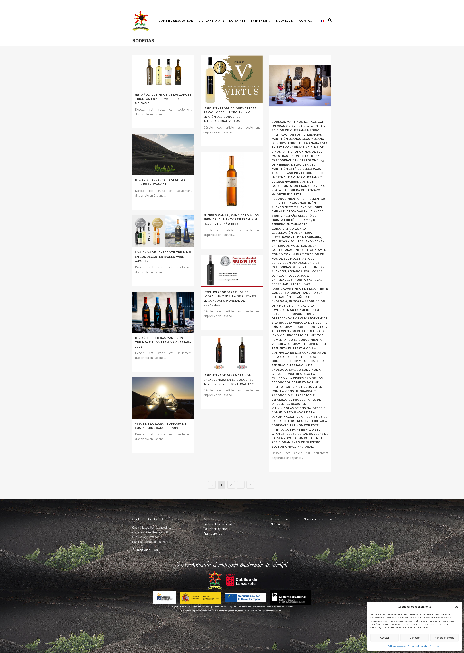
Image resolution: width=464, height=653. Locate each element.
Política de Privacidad (418, 646)
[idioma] (322, 21)
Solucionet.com (314, 519)
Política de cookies (397, 646)
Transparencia (212, 533)
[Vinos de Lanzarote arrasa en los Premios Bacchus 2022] (163, 398)
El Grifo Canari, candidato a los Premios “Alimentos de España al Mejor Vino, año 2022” (231, 220)
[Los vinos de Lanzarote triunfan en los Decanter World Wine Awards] (163, 231)
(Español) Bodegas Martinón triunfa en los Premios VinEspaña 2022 (163, 342)
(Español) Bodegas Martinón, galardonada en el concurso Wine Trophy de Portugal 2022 (229, 380)
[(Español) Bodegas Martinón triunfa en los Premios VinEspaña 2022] (163, 312)
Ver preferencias (444, 637)
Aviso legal (210, 519)
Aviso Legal (435, 646)
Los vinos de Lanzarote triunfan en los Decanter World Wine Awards (163, 257)
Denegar (414, 637)
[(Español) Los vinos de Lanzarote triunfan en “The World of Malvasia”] (163, 72)
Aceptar (384, 637)
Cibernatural (278, 524)
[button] (457, 607)
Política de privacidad (217, 524)
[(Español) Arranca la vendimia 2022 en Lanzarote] (163, 154)
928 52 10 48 (147, 550)
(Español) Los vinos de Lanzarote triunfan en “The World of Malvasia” (163, 99)
